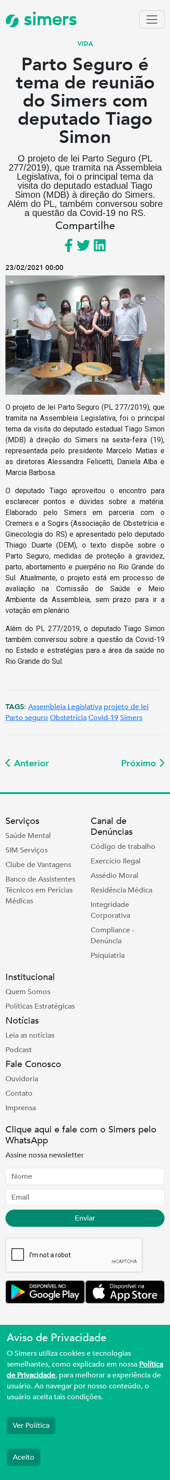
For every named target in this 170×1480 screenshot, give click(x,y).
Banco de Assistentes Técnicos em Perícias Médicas (40, 890)
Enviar (85, 1218)
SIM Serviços (26, 850)
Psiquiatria (108, 956)
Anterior (30, 763)
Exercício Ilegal (116, 861)
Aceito (23, 1457)
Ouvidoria (21, 1079)
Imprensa (20, 1108)
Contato (19, 1093)
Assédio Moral (114, 876)
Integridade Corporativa (110, 910)
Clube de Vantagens (38, 865)
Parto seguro (26, 718)
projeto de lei (126, 707)
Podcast (18, 1050)
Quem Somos (27, 992)
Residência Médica (121, 890)
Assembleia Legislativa (65, 707)
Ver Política (31, 1426)
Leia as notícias (29, 1035)
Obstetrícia (68, 718)
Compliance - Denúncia (112, 935)
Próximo (140, 763)
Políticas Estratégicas (40, 1006)
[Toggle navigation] (152, 19)
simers (48, 19)
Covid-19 (103, 718)
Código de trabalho (123, 847)
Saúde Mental (28, 836)
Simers (131, 718)
